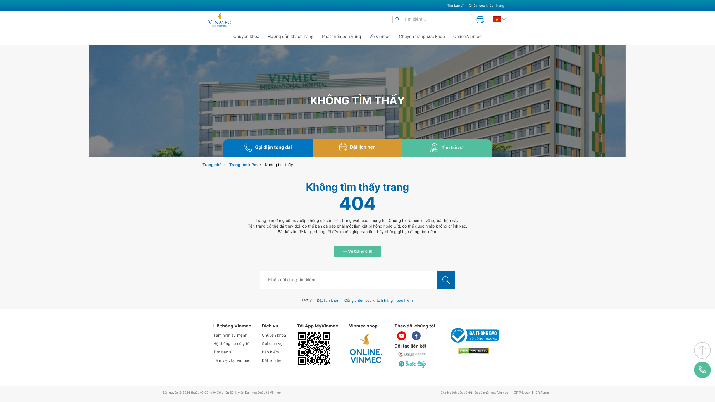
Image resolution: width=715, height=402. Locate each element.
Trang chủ (212, 164)
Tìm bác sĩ (455, 5)
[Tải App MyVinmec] (314, 348)
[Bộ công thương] (474, 335)
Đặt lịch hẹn (273, 360)
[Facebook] (416, 335)
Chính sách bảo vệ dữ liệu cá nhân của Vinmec (474, 392)
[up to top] (702, 350)
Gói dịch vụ (272, 343)
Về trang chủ (360, 251)
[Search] (397, 19)
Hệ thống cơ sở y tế (231, 343)
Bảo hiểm (270, 352)
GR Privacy (522, 392)
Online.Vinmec (467, 36)
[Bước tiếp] (412, 364)
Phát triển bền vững (341, 36)
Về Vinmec (380, 36)
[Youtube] (401, 335)
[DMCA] (473, 351)
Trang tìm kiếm (243, 164)
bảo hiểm (405, 300)
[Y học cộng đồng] (412, 354)
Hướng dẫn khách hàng (291, 36)
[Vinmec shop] (366, 348)
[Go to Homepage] (219, 20)
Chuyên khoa (246, 36)
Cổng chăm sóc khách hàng (368, 300)
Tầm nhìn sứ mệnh (230, 335)
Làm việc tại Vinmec (231, 360)
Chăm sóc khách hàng (486, 5)
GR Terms (542, 392)
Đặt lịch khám (328, 300)
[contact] (702, 370)
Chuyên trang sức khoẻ (422, 36)
